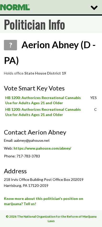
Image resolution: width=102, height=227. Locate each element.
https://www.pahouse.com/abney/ (42, 148)
